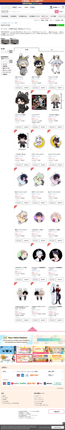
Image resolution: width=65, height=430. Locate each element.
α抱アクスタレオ (53, 32)
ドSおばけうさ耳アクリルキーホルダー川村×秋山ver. (22, 307)
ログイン (59, 7)
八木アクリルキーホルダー (38, 154)
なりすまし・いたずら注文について (26, 418)
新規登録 (55, 7)
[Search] (10, 61)
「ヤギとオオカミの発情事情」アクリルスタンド (55, 307)
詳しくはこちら (60, 388)
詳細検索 (61, 11)
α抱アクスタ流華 (36, 77)
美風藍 (42, 20)
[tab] (51, 49)
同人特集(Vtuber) (23, 16)
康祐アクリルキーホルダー (21, 229)
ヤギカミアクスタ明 (53, 77)
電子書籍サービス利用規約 (25, 414)
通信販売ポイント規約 (24, 412)
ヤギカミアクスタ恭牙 (20, 114)
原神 (62, 20)
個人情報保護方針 (23, 415)
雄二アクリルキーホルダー (54, 192)
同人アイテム (45, 16)
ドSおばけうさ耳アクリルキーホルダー (39, 307)
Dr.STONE (57, 20)
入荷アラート (6, 25)
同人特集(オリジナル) (34, 16)
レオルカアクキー (36, 114)
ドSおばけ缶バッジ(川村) (21, 267)
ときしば (12, 32)
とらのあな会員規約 (35, 411)
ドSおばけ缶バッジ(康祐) (54, 229)
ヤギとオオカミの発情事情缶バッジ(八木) (39, 268)
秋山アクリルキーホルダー (21, 192)
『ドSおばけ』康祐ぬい (53, 114)
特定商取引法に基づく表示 (25, 416)
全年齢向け (15, 7)
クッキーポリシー (34, 415)
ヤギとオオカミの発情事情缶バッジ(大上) (55, 268)
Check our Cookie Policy (44, 427)
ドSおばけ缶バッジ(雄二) (37, 229)
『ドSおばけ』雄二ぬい (20, 154)
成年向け (20, 7)
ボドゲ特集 (53, 16)
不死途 (46, 20)
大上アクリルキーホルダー (54, 154)
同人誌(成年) (13, 16)
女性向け (33, 7)
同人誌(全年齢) (4, 16)
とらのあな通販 (4, 22)
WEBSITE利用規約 (23, 411)
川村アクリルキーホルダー (38, 192)
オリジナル (12, 33)
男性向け (27, 7)
